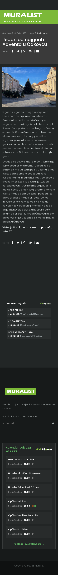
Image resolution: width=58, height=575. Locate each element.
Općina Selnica (17, 501)
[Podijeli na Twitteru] (18, 51)
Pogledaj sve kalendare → (29, 544)
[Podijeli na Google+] (30, 51)
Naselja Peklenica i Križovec (24, 487)
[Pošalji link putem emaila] (37, 51)
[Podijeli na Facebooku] (12, 51)
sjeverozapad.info (40, 227)
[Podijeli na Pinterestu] (24, 51)
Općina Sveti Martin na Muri (24, 515)
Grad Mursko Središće (21, 459)
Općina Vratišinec (18, 529)
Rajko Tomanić (41, 33)
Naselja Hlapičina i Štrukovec (25, 473)
